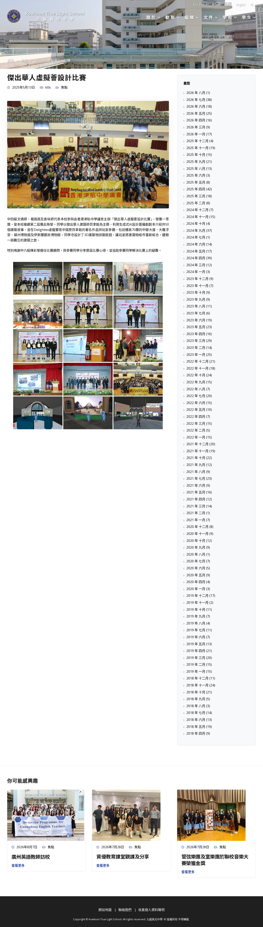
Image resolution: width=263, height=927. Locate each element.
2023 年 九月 (195, 299)
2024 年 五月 (195, 251)
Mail (228, 5)
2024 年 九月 (195, 230)
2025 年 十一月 (197, 148)
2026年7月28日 (112, 847)
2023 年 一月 (195, 354)
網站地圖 (105, 910)
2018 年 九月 (195, 699)
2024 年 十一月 (197, 217)
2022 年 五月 (195, 409)
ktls (48, 87)
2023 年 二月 (195, 347)
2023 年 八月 (195, 306)
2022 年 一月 (195, 437)
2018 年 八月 (195, 706)
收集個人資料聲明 (151, 910)
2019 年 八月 (195, 623)
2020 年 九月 (195, 547)
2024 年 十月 (195, 223)
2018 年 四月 (195, 733)
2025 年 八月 (195, 168)
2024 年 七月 (195, 237)
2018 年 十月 (195, 692)
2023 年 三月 (195, 340)
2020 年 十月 (195, 540)
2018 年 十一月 (197, 685)
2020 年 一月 (195, 589)
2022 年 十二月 (197, 361)
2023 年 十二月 (197, 278)
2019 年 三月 (195, 657)
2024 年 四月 (195, 258)
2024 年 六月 (195, 244)
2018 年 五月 (195, 726)
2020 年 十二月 (197, 526)
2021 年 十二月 (197, 444)
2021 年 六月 (195, 485)
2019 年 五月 (195, 644)
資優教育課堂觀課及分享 (122, 856)
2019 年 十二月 (197, 595)
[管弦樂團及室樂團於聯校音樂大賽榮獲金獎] (211, 815)
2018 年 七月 (195, 712)
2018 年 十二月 (197, 678)
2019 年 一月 (195, 671)
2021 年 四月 (195, 499)
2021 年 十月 (195, 458)
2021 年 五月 (195, 492)
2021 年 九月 (195, 464)
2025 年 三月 (195, 196)
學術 (228, 17)
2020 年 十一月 (197, 533)
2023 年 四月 (195, 334)
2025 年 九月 (195, 161)
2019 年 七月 (195, 630)
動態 (170, 17)
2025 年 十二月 (197, 141)
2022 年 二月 (195, 430)
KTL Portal (200, 5)
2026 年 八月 (195, 92)
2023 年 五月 (195, 327)
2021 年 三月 (195, 506)
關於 (151, 17)
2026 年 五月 (195, 113)
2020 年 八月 (195, 554)
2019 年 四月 (195, 650)
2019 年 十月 (195, 609)
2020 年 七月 (195, 561)
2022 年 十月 (195, 375)
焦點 (64, 87)
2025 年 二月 (195, 203)
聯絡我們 (125, 910)
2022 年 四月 (195, 416)
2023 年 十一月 (197, 285)
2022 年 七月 (195, 396)
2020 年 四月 (195, 582)
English (240, 5)
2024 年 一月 (195, 271)
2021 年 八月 (195, 471)
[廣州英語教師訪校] (45, 815)
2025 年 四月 (195, 189)
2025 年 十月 (195, 154)
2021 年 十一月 (197, 451)
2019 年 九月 (195, 616)
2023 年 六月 (195, 320)
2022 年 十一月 (197, 368)
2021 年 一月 (195, 520)
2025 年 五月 (195, 182)
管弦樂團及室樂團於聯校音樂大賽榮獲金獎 (214, 859)
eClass (216, 5)
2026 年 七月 (195, 99)
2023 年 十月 (195, 292)
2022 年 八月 (195, 389)
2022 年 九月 (195, 382)
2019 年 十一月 (197, 602)
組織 (190, 17)
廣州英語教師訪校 (31, 856)
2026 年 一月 (195, 134)
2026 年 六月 (195, 106)
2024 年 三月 (195, 265)
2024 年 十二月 (197, 210)
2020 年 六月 (195, 568)
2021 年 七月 (195, 478)
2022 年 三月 (195, 423)
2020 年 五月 (195, 575)
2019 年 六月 (195, 637)
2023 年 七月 (195, 313)
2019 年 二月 (195, 664)
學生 (247, 17)
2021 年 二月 (195, 513)
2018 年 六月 (195, 719)
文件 (209, 17)
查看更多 (18, 865)
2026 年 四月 (195, 120)
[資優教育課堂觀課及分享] (126, 815)
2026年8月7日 (26, 847)
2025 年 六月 (195, 175)
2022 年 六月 (195, 403)
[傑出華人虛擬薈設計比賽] (88, 154)
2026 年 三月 (195, 127)
